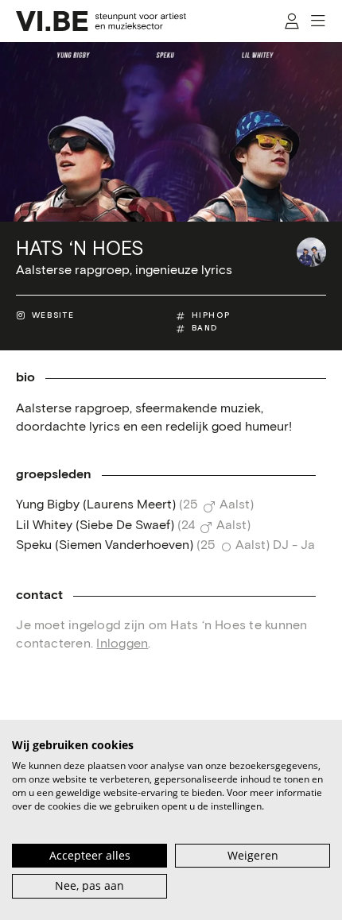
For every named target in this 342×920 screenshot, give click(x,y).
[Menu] (318, 21)
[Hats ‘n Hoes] (311, 252)
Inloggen (122, 644)
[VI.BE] (101, 21)
